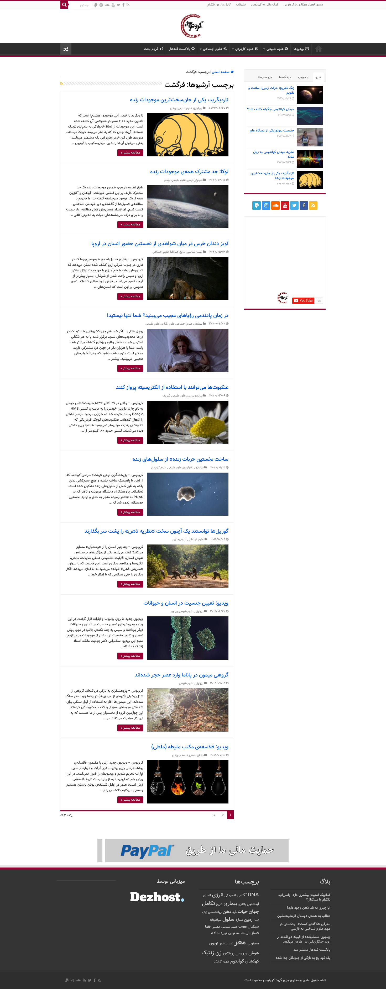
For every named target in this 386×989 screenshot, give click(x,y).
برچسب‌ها (265, 77)
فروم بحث (151, 49)
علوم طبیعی (275, 49)
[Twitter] (118, 5)
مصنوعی (253, 943)
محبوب (303, 77)
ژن (218, 953)
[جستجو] (64, 5)
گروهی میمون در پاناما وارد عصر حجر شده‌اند (181, 675)
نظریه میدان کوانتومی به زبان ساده (273, 155)
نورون (213, 943)
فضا (208, 926)
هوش (253, 953)
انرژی (217, 895)
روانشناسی (215, 912)
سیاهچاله (215, 920)
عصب (242, 927)
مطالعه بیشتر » (130, 152)
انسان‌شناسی (194, 252)
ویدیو (173, 108)
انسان (207, 895)
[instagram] (101, 5)
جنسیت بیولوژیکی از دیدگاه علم (272, 130)
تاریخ (183, 252)
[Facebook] (123, 5)
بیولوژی (197, 108)
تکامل (208, 903)
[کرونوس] (193, 25)
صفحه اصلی (221, 72)
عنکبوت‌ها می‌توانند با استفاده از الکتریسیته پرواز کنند (172, 387)
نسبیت (229, 943)
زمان (256, 920)
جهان (254, 912)
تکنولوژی (188, 468)
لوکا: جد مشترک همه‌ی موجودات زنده (189, 172)
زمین (189, 180)
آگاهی (242, 895)
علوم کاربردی (244, 49)
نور (221, 943)
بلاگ (325, 882)
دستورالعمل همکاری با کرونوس (303, 4)
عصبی (216, 926)
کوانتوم (237, 961)
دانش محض (196, 755)
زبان (204, 912)
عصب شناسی (229, 926)
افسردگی (230, 895)
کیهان (226, 961)
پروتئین (228, 953)
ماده (214, 933)
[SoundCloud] (107, 5)
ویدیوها (299, 49)
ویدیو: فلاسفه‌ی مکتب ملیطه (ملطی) (189, 747)
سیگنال (253, 926)
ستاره (239, 920)
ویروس (241, 953)
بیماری (230, 904)
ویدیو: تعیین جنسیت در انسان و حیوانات (185, 603)
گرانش (218, 961)
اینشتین (253, 904)
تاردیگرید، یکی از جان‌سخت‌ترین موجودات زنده (179, 100)
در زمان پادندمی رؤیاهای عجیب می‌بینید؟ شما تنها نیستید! (167, 315)
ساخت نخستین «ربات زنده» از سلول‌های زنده (180, 459)
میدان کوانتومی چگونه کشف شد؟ (270, 109)
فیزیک (166, 396)
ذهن (227, 911)
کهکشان (252, 961)
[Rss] (128, 5)
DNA (253, 895)
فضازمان (252, 933)
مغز (240, 943)
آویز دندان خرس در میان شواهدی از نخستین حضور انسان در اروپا (159, 244)
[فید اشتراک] (61, 84)
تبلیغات (241, 4)
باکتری (242, 904)
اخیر (318, 77)
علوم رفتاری (168, 324)
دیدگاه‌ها (285, 77)
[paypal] (96, 5)
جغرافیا (174, 252)
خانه (319, 48)
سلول (228, 920)
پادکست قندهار (179, 49)
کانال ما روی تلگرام (219, 4)
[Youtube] (113, 5)
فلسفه (184, 755)
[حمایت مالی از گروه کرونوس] (193, 850)
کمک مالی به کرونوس (264, 4)
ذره (234, 912)
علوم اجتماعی (212, 49)
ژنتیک (207, 953)
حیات (243, 911)
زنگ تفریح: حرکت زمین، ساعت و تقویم (271, 91)
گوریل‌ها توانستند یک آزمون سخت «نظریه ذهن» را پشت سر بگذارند (156, 531)
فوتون (231, 933)
